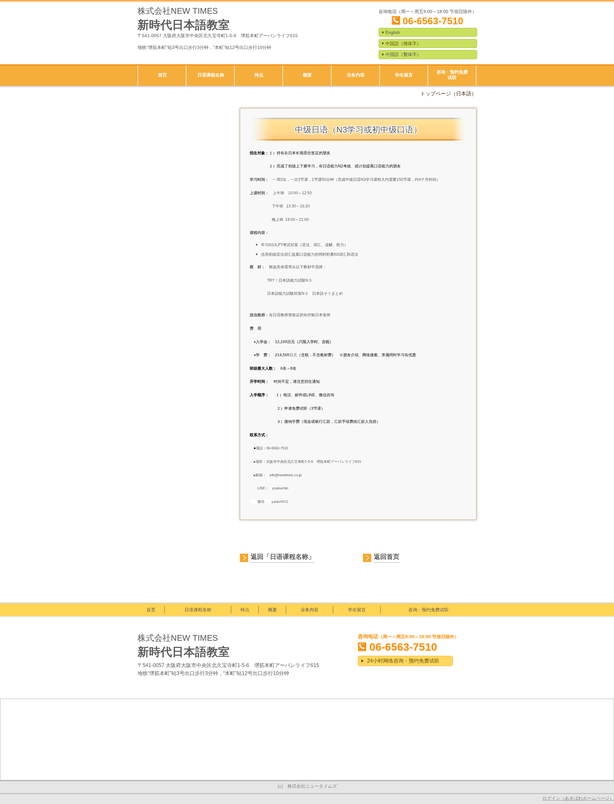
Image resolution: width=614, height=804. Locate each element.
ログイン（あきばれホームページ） (578, 798)
